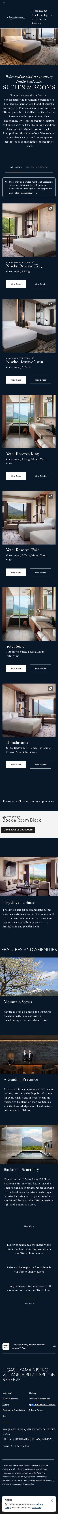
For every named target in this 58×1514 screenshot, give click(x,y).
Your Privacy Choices (45, 1404)
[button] (32, 262)
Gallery (32, 1393)
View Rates (16, 284)
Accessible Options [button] (18, 262)
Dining (5, 1404)
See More (29, 1303)
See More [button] (29, 1226)
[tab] (16, 167)
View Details (40, 284)
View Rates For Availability (21, 193)
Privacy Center (36, 1410)
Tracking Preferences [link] (39, 1398)
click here (36, 1507)
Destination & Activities (13, 1410)
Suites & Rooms (10, 1398)
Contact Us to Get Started (18, 829)
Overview (7, 1393)
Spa (4, 1416)
